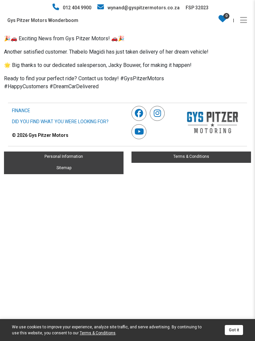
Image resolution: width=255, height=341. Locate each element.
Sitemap (63, 168)
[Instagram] (159, 113)
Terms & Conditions (191, 156)
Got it (234, 330)
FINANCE (21, 110)
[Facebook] (140, 113)
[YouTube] (140, 131)
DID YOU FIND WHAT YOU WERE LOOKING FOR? (60, 121)
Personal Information (63, 156)
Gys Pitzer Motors (40, 135)
